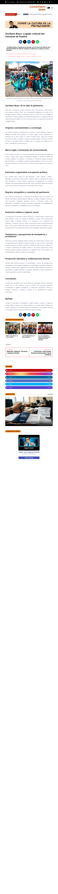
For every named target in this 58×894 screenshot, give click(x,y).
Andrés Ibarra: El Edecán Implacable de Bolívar (34, 14)
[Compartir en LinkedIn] (29, 42)
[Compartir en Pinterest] (33, 42)
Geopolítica (51, 14)
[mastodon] (49, 2)
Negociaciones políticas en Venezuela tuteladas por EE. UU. (21, 423)
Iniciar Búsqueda (29, 457)
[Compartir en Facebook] (20, 42)
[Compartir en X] (25, 42)
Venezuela (19, 14)
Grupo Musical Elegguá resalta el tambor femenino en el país (24, 56)
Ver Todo (50, 394)
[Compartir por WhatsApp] (37, 42)
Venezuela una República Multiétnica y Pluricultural (22, 54)
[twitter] (47, 2)
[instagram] (40, 2)
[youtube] (37, 2)
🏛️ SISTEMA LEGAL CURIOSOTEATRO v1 (26, 2)
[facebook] (44, 2)
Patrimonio (8, 344)
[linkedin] (42, 2)
